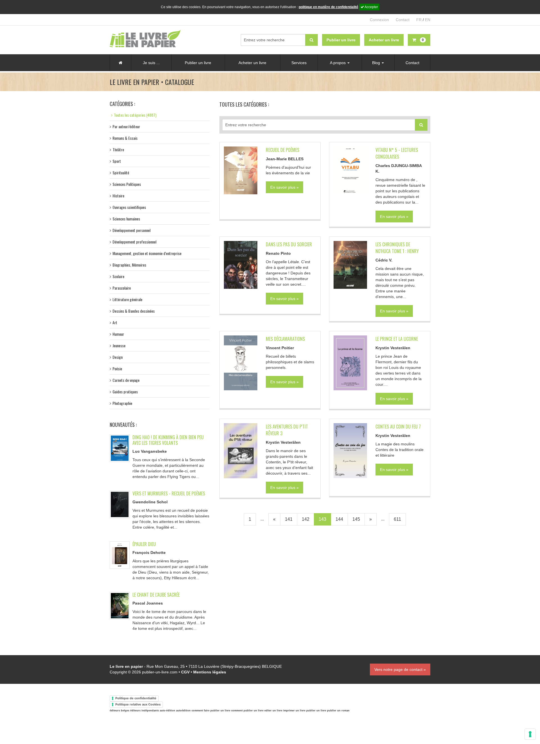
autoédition (183, 710)
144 (339, 519)
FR (419, 19)
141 (288, 519)
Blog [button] (376, 62)
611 (397, 519)
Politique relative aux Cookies (138, 704)
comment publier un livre (247, 710)
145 (356, 519)
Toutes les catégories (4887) (135, 115)
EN (427, 19)
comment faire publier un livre (211, 710)
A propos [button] (338, 62)
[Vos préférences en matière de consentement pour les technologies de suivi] (530, 734)
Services (299, 62)
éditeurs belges (119, 710)
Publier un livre (198, 62)
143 (322, 519)
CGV (185, 672)
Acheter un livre (252, 62)
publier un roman (338, 710)
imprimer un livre (294, 710)
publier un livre (316, 710)
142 (305, 519)
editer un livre (273, 710)
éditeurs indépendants (144, 710)
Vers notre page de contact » (400, 669)
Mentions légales (209, 672)
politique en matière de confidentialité (328, 7)
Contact (403, 19)
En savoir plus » (284, 187)
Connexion (379, 19)
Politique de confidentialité (135, 698)
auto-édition (167, 710)
